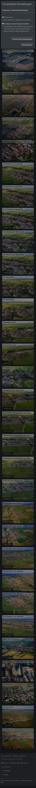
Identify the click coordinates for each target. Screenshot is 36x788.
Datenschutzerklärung (20, 10)
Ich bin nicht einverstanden (22, 39)
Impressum (6, 10)
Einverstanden (27, 45)
